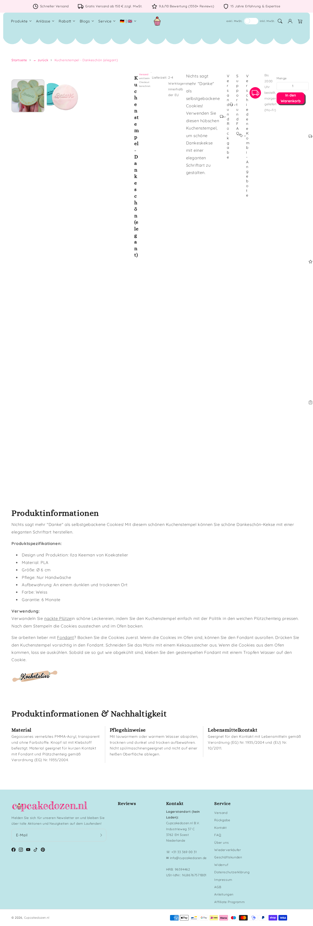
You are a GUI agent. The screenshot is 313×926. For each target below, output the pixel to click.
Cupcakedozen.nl (36, 917)
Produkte (19, 21)
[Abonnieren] (101, 835)
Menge (281, 78)
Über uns (221, 842)
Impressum (223, 880)
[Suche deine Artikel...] (280, 21)
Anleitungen (223, 894)
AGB (217, 887)
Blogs (85, 21)
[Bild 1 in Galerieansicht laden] (27, 95)
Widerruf (221, 865)
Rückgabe (222, 820)
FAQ (217, 835)
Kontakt (220, 828)
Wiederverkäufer (227, 850)
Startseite (19, 60)
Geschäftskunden (228, 857)
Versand (143, 74)
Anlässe (43, 21)
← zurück (40, 60)
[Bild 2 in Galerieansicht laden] (63, 95)
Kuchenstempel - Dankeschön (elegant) (86, 60)
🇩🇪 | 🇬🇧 (126, 21)
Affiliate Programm (229, 902)
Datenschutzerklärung (232, 872)
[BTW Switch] (251, 21)
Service (104, 21)
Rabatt (65, 21)
